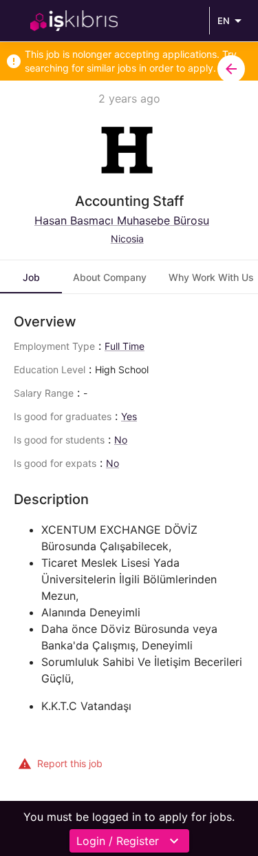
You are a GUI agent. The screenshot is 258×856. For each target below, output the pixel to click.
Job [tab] (31, 277)
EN (223, 20)
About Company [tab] (110, 277)
